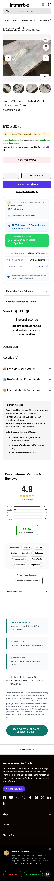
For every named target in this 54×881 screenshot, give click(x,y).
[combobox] (27, 11)
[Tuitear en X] (16, 311)
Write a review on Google (27, 580)
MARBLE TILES (28, 20)
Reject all (12, 874)
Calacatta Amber (19, 559)
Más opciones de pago (27, 191)
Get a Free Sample (27, 160)
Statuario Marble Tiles (17, 28)
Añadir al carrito (36, 176)
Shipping (38, 547)
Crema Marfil (19, 564)
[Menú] (4, 4)
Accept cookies (33, 874)
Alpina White (37, 559)
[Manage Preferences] (47, 874)
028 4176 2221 (38, 266)
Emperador (35, 564)
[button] (49, 4)
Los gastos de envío (28, 140)
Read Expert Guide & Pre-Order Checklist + (27, 730)
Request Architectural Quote (21, 301)
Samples (26, 553)
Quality (14, 553)
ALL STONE (12, 20)
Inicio (5, 28)
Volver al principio (27, 749)
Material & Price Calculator (20, 291)
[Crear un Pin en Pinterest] (27, 311)
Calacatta (39, 553)
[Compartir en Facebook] (21, 311)
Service (26, 547)
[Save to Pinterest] (46, 39)
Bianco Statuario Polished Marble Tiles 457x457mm (21, 30)
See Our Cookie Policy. (31, 863)
